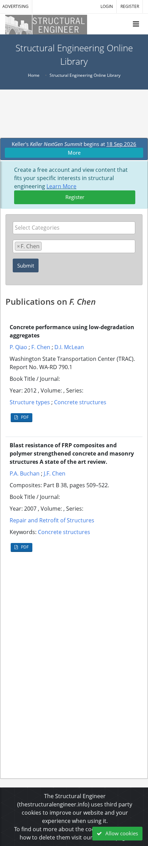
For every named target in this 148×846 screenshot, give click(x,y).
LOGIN (107, 6)
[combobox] (74, 227)
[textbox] (76, 227)
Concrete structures (80, 402)
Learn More (61, 186)
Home (34, 75)
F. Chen (40, 347)
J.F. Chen (54, 473)
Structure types (30, 402)
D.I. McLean (69, 347)
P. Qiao (18, 347)
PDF (24, 417)
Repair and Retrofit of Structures (52, 520)
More (74, 152)
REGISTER (129, 6)
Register (74, 197)
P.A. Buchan (25, 473)
